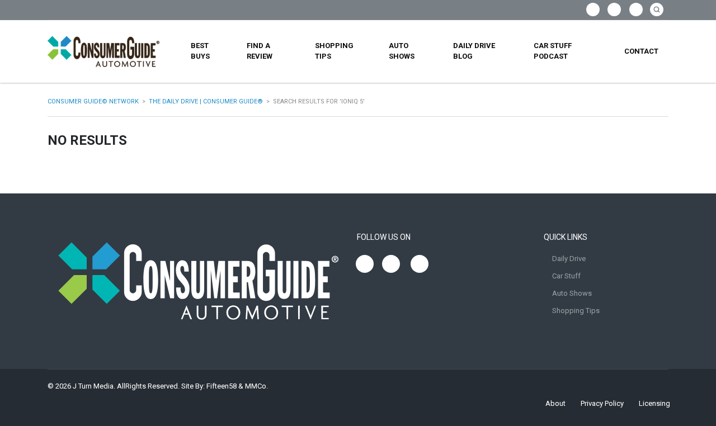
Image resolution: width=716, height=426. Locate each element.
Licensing (654, 403)
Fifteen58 (221, 386)
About (555, 403)
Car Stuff (566, 276)
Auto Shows (401, 50)
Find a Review (259, 50)
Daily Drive (569, 258)
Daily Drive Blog (474, 50)
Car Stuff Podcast (553, 50)
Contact (641, 51)
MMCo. (256, 386)
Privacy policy (602, 403)
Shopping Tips (334, 50)
